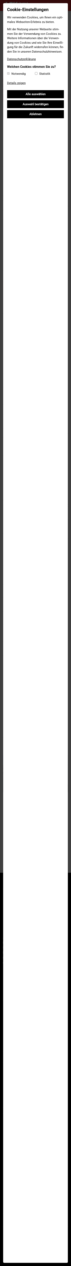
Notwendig (18, 74)
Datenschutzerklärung (21, 59)
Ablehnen (35, 114)
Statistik (44, 74)
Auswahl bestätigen (36, 104)
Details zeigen (16, 83)
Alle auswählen (36, 94)
